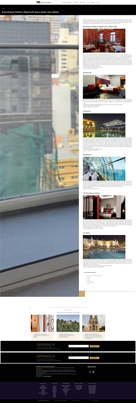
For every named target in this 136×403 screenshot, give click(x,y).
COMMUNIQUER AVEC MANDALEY (60, 400)
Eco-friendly (66, 386)
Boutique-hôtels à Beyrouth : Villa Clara (94, 275)
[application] (71, 2)
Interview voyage (78, 388)
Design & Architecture (66, 385)
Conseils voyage (79, 385)
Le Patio (88, 283)
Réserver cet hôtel (87, 69)
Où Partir (78, 389)
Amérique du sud (43, 388)
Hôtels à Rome (92, 393)
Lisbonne (54, 386)
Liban (3, 8)
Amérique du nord (43, 386)
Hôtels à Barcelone (92, 388)
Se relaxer (66, 391)
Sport (66, 394)
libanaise (119, 56)
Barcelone (55, 389)
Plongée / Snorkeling (66, 389)
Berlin (54, 393)
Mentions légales (94, 400)
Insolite (65, 388)
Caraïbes (43, 390)
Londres (54, 394)
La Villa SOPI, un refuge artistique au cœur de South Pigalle (41, 336)
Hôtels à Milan (92, 390)
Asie (43, 389)
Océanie (43, 394)
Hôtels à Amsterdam (92, 386)
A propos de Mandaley (75, 400)
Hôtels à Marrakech (92, 389)
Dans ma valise (78, 386)
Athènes (54, 388)
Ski (65, 393)
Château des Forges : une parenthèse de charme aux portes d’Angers (66, 336)
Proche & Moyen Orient (43, 393)
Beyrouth (97, 99)
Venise (54, 396)
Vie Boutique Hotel (90, 282)
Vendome (89, 280)
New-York (54, 390)
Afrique (43, 385)
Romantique (65, 390)
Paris (55, 385)
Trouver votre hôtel (92, 385)
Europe (43, 391)
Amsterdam (54, 391)
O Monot (88, 279)
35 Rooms (89, 277)
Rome (54, 395)
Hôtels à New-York (92, 391)
